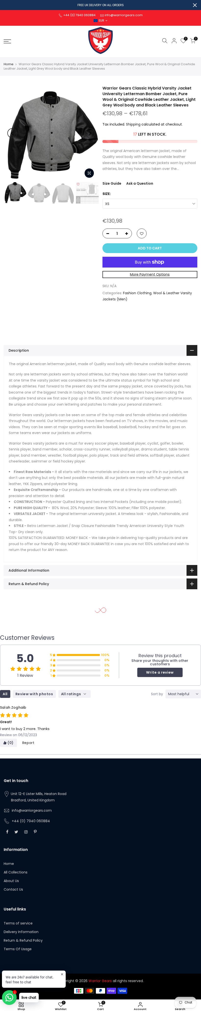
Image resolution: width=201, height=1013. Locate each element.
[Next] (90, 133)
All (5, 694)
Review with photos (34, 694)
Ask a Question (139, 183)
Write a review (160, 672)
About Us (11, 880)
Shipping (133, 124)
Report (28, 742)
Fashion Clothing (137, 293)
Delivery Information (21, 931)
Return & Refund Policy (23, 940)
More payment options (150, 274)
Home (8, 64)
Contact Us (13, 889)
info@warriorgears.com (32, 810)
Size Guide (111, 183)
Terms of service (18, 923)
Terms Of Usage (18, 949)
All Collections (15, 872)
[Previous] (12, 133)
